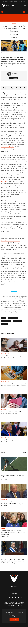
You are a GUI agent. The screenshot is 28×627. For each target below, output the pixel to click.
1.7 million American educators (10, 241)
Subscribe (14, 619)
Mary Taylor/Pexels (7, 52)
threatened (15, 212)
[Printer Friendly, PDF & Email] (24, 88)
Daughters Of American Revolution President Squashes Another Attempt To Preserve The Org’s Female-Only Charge (13, 561)
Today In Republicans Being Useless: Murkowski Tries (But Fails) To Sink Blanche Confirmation (13, 532)
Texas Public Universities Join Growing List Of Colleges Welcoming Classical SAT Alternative (13, 384)
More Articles (14, 78)
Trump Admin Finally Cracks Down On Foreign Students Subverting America (14, 440)
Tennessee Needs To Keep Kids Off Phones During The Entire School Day (12, 412)
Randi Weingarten (13, 318)
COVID (4, 318)
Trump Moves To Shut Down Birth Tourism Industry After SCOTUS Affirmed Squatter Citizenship (12, 503)
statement (4, 181)
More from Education (8, 333)
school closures (6, 321)
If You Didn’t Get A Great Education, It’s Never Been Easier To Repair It (13, 356)
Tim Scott (5, 324)
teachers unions (17, 321)
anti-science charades (7, 147)
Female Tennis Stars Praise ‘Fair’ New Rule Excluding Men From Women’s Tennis (12, 476)
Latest (3, 452)
